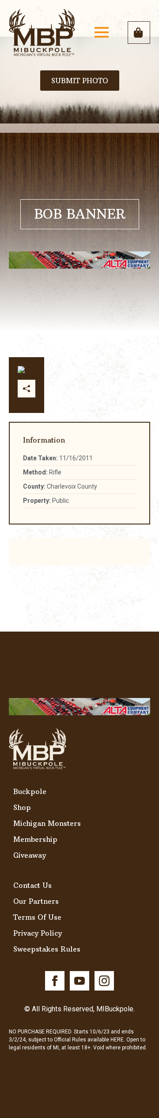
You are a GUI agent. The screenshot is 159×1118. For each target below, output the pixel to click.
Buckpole (29, 791)
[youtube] (79, 981)
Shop (22, 807)
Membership (35, 839)
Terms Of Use (37, 917)
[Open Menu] (102, 32)
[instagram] (104, 981)
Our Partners (36, 901)
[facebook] (54, 981)
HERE (117, 1040)
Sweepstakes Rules (46, 949)
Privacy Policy (37, 933)
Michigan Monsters (47, 823)
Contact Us (32, 885)
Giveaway (29, 855)
